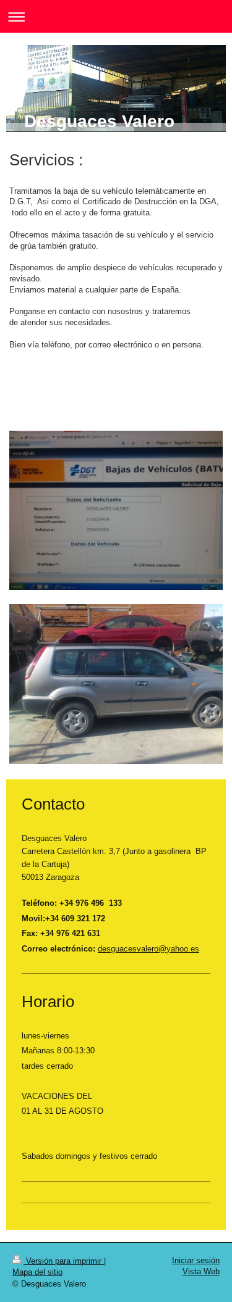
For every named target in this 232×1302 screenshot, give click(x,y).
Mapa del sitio (37, 1272)
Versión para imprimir (64, 1261)
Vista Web (201, 1271)
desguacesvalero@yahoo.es (148, 948)
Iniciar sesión (196, 1260)
